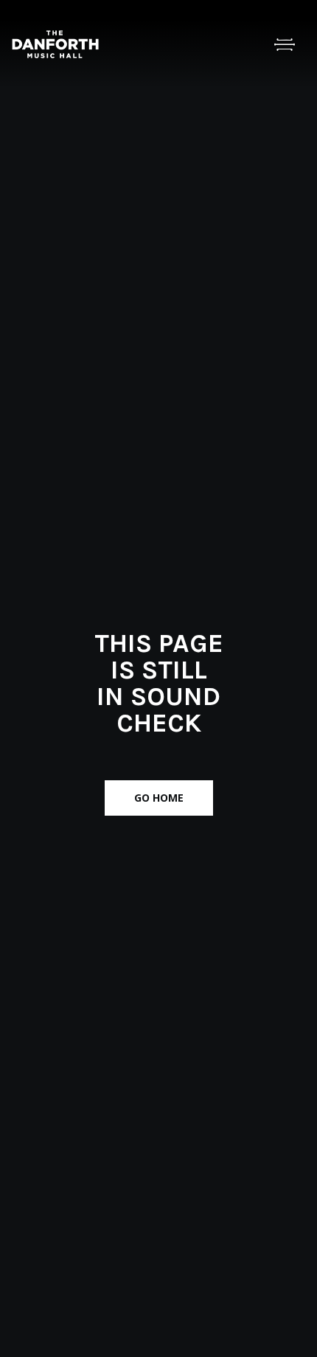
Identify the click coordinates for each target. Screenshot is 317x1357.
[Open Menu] (284, 44)
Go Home (159, 798)
